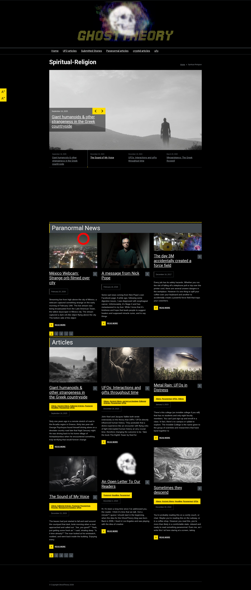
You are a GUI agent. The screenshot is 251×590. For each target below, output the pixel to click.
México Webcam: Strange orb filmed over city (69, 278)
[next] (102, 111)
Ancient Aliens (63, 406)
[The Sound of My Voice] (73, 473)
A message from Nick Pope (120, 275)
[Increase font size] (3, 91)
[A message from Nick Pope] (125, 250)
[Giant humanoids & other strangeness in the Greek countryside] (73, 364)
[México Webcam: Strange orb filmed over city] (73, 250)
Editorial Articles (77, 406)
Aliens (54, 406)
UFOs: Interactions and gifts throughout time (121, 390)
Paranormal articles (117, 50)
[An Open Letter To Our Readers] (125, 464)
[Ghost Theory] (125, 36)
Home (55, 50)
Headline (55, 408)
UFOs (72, 408)
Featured (88, 406)
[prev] (96, 111)
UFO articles (70, 50)
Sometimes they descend (168, 490)
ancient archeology (130, 401)
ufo (156, 50)
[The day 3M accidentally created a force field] (178, 242)
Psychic (54, 508)
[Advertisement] (125, 196)
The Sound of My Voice (72, 117)
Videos (181, 399)
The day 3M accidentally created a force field (172, 261)
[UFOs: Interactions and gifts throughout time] (125, 364)
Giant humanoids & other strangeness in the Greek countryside (68, 392)
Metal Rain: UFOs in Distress (170, 387)
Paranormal (64, 408)
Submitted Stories (91, 50)
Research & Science (67, 508)
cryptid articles (141, 50)
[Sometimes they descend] (178, 465)
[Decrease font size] (3, 98)
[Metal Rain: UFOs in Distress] (178, 363)
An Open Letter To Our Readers (121, 484)
